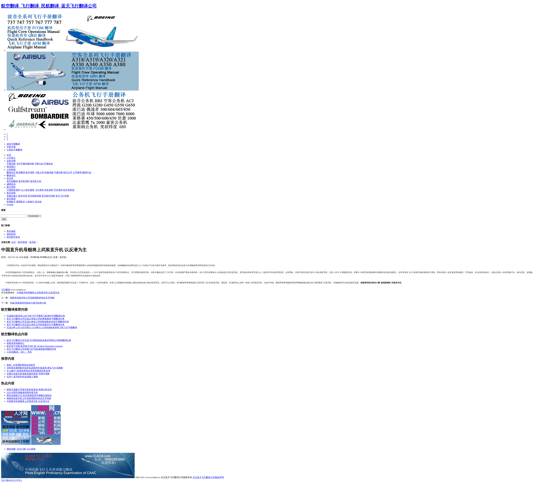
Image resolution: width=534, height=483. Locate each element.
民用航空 (11, 202)
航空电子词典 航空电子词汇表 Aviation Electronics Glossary (35, 346)
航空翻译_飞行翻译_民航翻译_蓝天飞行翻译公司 (49, 5)
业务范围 (11, 161)
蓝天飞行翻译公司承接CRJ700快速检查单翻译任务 (31, 349)
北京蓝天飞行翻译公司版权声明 (208, 477)
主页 (9, 155)
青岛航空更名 (13, 237)
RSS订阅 (21, 449)
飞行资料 (39, 190)
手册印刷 (11, 164)
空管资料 (58, 190)
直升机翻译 (12, 181)
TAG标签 (31, 449)
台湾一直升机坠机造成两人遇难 (22, 376)
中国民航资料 (13, 190)
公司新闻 (11, 169)
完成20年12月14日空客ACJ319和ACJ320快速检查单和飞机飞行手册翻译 (42, 327)
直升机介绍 (35, 181)
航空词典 (11, 193)
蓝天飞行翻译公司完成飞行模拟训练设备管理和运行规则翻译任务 (39, 340)
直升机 (10, 178)
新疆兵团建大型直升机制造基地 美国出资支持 (29, 389)
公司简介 (11, 158)
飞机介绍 (39, 172)
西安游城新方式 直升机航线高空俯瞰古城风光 (29, 395)
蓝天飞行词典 (62, 196)
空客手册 (11, 147)
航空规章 (29, 190)
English (10, 204)
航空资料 (30, 172)
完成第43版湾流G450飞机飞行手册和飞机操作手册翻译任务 (36, 316)
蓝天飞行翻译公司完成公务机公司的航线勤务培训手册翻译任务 (38, 321)
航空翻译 (20, 172)
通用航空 (20, 202)
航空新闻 (11, 199)
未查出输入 (12, 196)
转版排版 (48, 172)
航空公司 (67, 172)
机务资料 (48, 190)
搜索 (4, 219)
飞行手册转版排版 (25, 164)
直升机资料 (23, 181)
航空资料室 (68, 190)
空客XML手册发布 (43, 164)
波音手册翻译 (13, 144)
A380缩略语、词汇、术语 (19, 352)
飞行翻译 (5, 289)
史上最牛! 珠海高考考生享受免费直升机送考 (28, 371)
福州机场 (11, 234)
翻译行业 (86, 172)
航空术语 (22, 196)
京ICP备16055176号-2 (11, 480)
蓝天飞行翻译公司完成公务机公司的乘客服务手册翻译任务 (36, 319)
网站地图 (11, 449)
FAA (23, 190)
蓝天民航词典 (34, 196)
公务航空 (30, 202)
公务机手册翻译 (14, 150)
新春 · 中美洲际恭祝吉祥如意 (21, 365)
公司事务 (77, 172)
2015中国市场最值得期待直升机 (22, 392)
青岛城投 (11, 231)
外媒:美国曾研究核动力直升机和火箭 (28, 303)
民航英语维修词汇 (15, 343)
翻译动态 (11, 172)
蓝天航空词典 (48, 196)
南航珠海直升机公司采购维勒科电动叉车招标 (32, 298)
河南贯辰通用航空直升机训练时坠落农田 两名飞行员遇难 (35, 368)
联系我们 (11, 166)
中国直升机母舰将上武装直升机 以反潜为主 (38, 292)
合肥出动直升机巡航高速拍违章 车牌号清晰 (28, 374)
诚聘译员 (11, 184)
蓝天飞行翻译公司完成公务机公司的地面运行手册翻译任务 (36, 324)
